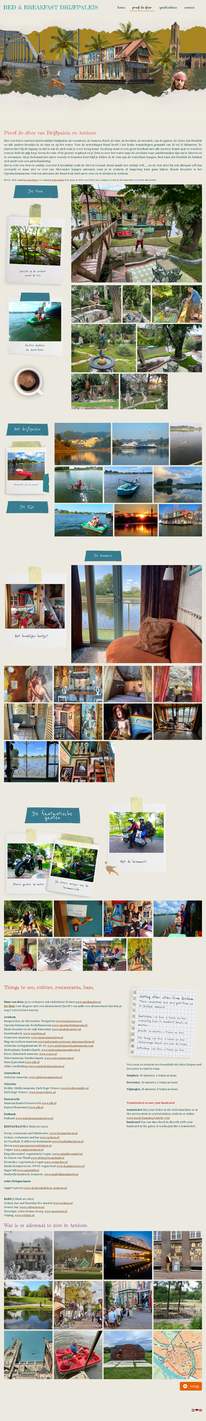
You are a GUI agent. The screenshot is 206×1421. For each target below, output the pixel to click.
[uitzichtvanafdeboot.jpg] (83, 444)
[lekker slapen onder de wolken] (178, 684)
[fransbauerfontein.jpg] (103, 348)
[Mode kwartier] (78, 1305)
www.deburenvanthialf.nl (47, 1158)
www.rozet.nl (48, 1054)
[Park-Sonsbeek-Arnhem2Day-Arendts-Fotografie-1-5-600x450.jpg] (28, 1305)
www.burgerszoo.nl (69, 1021)
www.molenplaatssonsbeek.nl (60, 1050)
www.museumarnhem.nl (47, 1037)
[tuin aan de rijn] (169, 348)
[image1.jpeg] (20, 954)
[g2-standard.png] (180, 520)
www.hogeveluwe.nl (42, 1092)
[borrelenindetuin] (104, 954)
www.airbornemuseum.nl (45, 1077)
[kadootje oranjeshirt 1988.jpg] (140, 954)
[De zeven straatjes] (128, 1305)
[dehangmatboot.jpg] (128, 485)
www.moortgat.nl (55, 1211)
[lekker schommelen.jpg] (95, 391)
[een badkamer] (28, 721)
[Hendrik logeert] (78, 918)
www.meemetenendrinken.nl (32, 1145)
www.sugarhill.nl (28, 1170)
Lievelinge (32, 179)
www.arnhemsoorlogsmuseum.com (70, 1045)
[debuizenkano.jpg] (79, 485)
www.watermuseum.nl (59, 1058)
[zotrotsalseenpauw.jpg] (178, 918)
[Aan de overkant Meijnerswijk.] (128, 1355)
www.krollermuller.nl (75, 1088)
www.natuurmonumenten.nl (34, 1118)
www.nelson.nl (49, 1137)
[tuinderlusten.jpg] (96, 304)
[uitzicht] (31, 761)
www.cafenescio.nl (32, 1207)
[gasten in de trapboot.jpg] (84, 520)
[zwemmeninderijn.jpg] (186, 444)
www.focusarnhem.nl (63, 1133)
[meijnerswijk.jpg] (178, 485)
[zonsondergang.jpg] (136, 520)
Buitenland (58, 179)
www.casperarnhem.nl (28, 1149)
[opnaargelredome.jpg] (28, 918)
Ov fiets (9, 1006)
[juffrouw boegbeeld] (128, 721)
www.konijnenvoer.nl (70, 1166)
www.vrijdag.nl (24, 1215)
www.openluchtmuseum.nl (70, 1025)
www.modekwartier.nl (66, 1029)
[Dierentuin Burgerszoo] (178, 1305)
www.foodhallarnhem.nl (67, 1141)
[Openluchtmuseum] (78, 1255)
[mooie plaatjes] (28, 684)
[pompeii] (78, 684)
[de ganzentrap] (87, 761)
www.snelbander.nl (88, 1002)
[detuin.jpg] (137, 304)
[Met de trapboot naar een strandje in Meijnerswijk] (78, 1355)
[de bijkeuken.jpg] (78, 721)
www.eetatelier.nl (56, 1162)
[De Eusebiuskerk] (28, 1355)
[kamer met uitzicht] (178, 721)
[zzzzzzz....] (128, 684)
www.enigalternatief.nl (67, 1154)
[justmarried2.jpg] (128, 918)
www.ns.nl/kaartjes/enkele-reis (148, 1118)
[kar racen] (59, 954)
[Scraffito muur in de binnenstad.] (178, 1255)
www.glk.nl (32, 1062)
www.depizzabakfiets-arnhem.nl (45, 1188)
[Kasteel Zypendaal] (28, 1255)
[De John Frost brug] (128, 1255)
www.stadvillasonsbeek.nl (61, 1174)
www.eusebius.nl (34, 1033)
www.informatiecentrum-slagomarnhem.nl (66, 1041)
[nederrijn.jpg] (140, 444)
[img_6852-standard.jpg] (144, 391)
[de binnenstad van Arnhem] (178, 1355)
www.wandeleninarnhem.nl (46, 1066)
